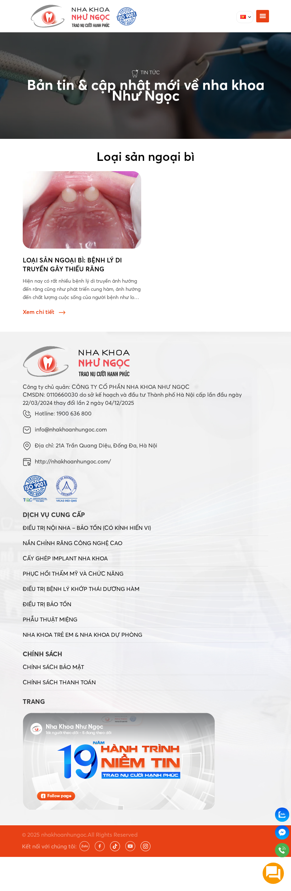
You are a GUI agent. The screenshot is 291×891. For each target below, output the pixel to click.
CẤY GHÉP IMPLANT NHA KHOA (65, 558)
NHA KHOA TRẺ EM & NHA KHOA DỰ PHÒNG (82, 634)
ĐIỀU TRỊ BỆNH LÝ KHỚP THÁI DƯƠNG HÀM (81, 588)
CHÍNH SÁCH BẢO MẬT (53, 666)
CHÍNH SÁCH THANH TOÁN (59, 682)
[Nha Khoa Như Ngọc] (84, 16)
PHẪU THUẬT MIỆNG (50, 619)
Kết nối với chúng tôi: (49, 846)
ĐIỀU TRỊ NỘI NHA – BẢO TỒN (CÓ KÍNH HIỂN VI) (87, 527)
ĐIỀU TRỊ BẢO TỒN (47, 604)
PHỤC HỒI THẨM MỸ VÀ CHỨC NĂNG (73, 573)
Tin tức (150, 72)
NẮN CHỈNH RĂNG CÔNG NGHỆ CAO (72, 543)
